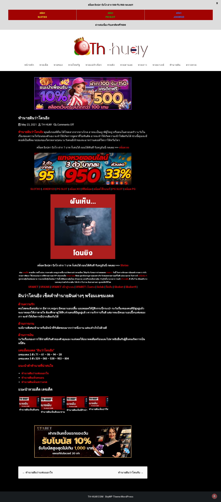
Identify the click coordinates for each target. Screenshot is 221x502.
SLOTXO (35, 189)
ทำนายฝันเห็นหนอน (33, 377)
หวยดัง (111, 65)
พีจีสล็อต (87, 189)
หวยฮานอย (126, 65)
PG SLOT (62, 189)
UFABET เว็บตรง (85, 286)
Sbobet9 (130, 286)
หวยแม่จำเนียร (94, 65)
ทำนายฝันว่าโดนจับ (130, 472)
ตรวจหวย (191, 65)
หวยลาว (142, 65)
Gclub (100, 286)
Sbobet (118, 286)
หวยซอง (58, 65)
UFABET (33, 286)
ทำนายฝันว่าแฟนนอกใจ (35, 373)
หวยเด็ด (43, 65)
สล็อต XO (74, 189)
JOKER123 (48, 189)
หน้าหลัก (29, 65)
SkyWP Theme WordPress (119, 496)
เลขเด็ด (25, 272)
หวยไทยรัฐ (74, 65)
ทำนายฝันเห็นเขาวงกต (34, 382)
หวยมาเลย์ (158, 65)
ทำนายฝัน (175, 65)
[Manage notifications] (214, 496)
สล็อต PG (130, 189)
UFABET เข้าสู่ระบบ (62, 286)
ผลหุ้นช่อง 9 (142, 276)
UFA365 (45, 286)
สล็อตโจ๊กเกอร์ (102, 189)
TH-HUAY (46, 124)
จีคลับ (109, 286)
